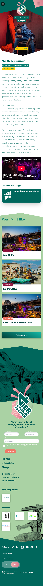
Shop (5, 467)
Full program (21, 335)
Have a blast (8, 318)
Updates (8, 463)
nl (7, 565)
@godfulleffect (21, 109)
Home (6, 459)
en (15, 565)
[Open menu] (38, 3)
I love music (8, 251)
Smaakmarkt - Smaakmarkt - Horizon (15, 65)
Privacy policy (7, 553)
